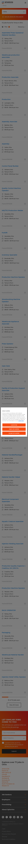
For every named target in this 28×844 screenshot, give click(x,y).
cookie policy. (21, 420)
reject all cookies (14, 429)
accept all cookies (14, 433)
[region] (14, 422)
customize (14, 425)
